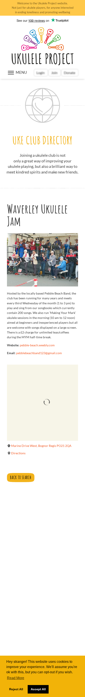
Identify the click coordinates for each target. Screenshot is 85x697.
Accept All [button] (38, 689)
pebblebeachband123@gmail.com (39, 353)
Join (54, 73)
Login (40, 73)
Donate (70, 73)
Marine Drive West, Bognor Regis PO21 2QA (41, 446)
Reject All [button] (16, 689)
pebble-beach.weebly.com (37, 345)
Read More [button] (15, 678)
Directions (18, 453)
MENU (21, 72)
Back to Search (20, 477)
